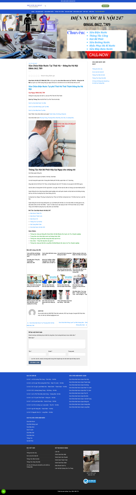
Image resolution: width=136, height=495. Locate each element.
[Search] (45, 5)
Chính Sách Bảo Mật (60, 454)
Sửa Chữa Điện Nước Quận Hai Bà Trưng (80, 399)
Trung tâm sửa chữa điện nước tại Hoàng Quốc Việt (45, 236)
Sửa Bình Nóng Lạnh (32, 424)
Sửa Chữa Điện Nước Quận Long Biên (79, 407)
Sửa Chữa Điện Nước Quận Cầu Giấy (79, 379)
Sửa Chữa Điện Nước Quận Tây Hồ (78, 393)
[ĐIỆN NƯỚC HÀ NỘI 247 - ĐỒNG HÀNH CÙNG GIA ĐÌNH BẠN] (34, 6)
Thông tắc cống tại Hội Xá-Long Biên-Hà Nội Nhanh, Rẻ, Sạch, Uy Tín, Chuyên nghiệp (54, 243)
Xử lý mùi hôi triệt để (98, 72)
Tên (30, 351)
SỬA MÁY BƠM (68, 11)
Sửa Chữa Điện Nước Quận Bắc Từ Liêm (80, 390)
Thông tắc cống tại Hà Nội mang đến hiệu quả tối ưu (45, 238)
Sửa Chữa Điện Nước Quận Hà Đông (79, 385)
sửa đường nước (49, 11)
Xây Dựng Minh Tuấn (35, 224)
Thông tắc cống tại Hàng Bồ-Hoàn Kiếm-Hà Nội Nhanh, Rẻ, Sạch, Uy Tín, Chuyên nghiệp (55, 234)
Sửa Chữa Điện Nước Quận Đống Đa (79, 401)
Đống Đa (63, 114)
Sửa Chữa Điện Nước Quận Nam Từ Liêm (80, 387)
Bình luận (32, 337)
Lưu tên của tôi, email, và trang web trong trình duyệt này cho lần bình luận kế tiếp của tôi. (55, 358)
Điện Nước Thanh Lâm (36, 216)
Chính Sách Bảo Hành (61, 462)
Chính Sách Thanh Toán (61, 460)
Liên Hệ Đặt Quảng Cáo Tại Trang (64, 468)
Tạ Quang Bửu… (70, 117)
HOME (32, 11)
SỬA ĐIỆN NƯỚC (39, 11)
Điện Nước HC (34, 219)
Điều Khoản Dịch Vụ (60, 465)
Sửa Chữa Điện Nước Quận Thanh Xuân (79, 382)
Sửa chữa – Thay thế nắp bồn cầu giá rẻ (41, 241)
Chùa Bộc (58, 117)
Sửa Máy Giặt (30, 432)
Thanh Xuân (52, 114)
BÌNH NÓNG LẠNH (77, 11)
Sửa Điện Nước (31, 421)
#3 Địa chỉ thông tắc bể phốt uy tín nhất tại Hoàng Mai (100, 82)
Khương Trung (43, 117)
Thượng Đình (51, 117)
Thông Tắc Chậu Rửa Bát (99, 78)
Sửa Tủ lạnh (30, 430)
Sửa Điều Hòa (30, 435)
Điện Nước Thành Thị (36, 213)
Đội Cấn (63, 117)
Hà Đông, (58, 114)
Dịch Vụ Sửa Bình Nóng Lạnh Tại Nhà (39, 106)
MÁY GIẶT (85, 11)
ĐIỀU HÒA (91, 11)
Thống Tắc (29, 438)
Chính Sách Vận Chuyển (61, 457)
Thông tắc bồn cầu (97, 69)
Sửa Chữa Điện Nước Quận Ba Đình (78, 396)
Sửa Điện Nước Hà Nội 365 (37, 227)
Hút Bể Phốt (30, 441)
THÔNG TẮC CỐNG (59, 11)
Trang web (71, 351)
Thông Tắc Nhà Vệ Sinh (98, 75)
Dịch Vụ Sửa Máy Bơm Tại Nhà (37, 110)
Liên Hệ (57, 451)
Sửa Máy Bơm (30, 427)
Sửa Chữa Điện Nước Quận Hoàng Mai (79, 404)
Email (50, 351)
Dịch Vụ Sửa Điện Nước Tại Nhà (37, 103)
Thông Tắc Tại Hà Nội (36, 221)
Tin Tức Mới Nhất (100, 11)
